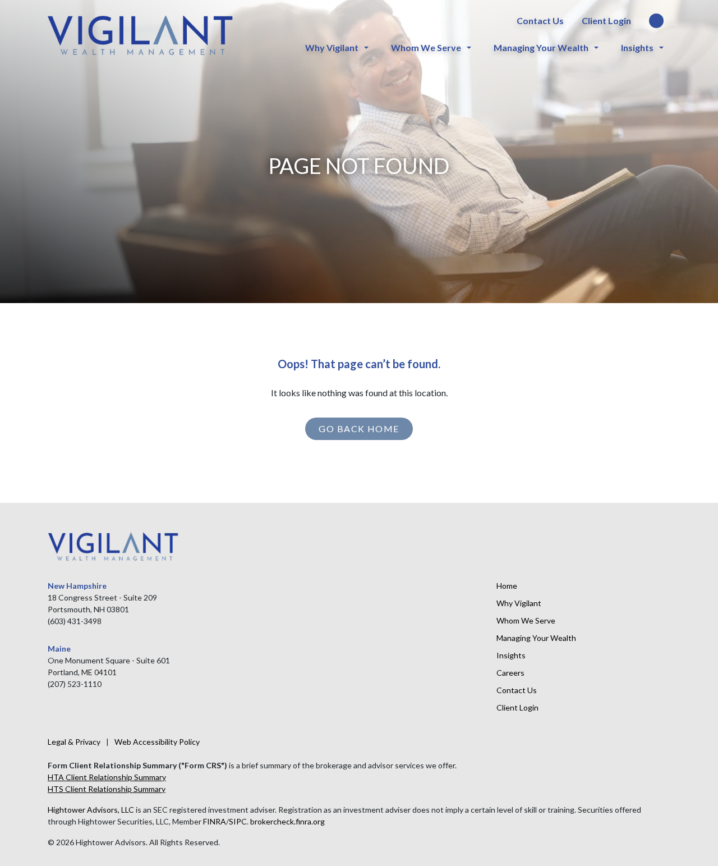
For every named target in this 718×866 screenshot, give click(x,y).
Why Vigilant (331, 47)
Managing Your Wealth (541, 47)
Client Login (606, 20)
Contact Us (540, 20)
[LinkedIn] (656, 21)
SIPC (238, 821)
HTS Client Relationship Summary (106, 789)
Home (506, 585)
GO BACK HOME (359, 428)
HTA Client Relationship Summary (107, 777)
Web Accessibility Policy (157, 741)
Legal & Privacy (74, 741)
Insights (637, 47)
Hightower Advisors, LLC (91, 809)
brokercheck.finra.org (287, 821)
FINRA (214, 821)
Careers (510, 672)
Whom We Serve (426, 47)
